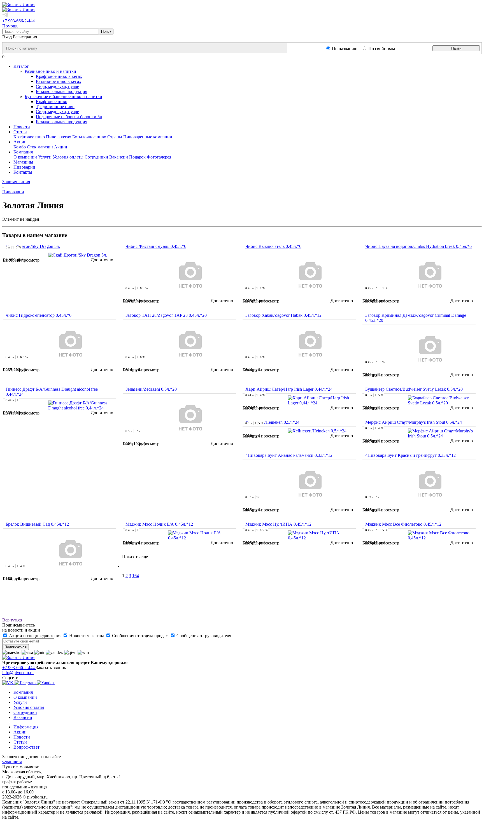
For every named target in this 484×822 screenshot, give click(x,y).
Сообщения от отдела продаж (140, 635)
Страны (114, 136)
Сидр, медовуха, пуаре (57, 86)
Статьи (20, 742)
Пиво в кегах (58, 136)
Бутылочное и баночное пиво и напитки (63, 96)
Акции (60, 147)
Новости (21, 737)
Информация (25, 727)
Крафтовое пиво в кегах (59, 76)
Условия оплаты (68, 157)
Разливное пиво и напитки (50, 71)
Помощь (10, 26)
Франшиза (12, 761)
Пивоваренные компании (147, 136)
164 (135, 575)
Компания (23, 692)
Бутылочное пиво (89, 136)
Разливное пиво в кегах (58, 81)
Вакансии (118, 157)
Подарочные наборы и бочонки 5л (69, 116)
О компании (25, 157)
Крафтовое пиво (51, 101)
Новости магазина (86, 635)
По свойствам (381, 48)
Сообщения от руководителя (203, 635)
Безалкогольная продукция (61, 91)
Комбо (19, 147)
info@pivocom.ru (18, 672)
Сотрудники (96, 157)
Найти (456, 48)
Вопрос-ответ (26, 747)
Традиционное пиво (55, 106)
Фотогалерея (159, 157)
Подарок (137, 157)
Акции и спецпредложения (35, 635)
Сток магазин (40, 147)
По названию (344, 48)
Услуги (45, 157)
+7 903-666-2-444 (18, 20)
